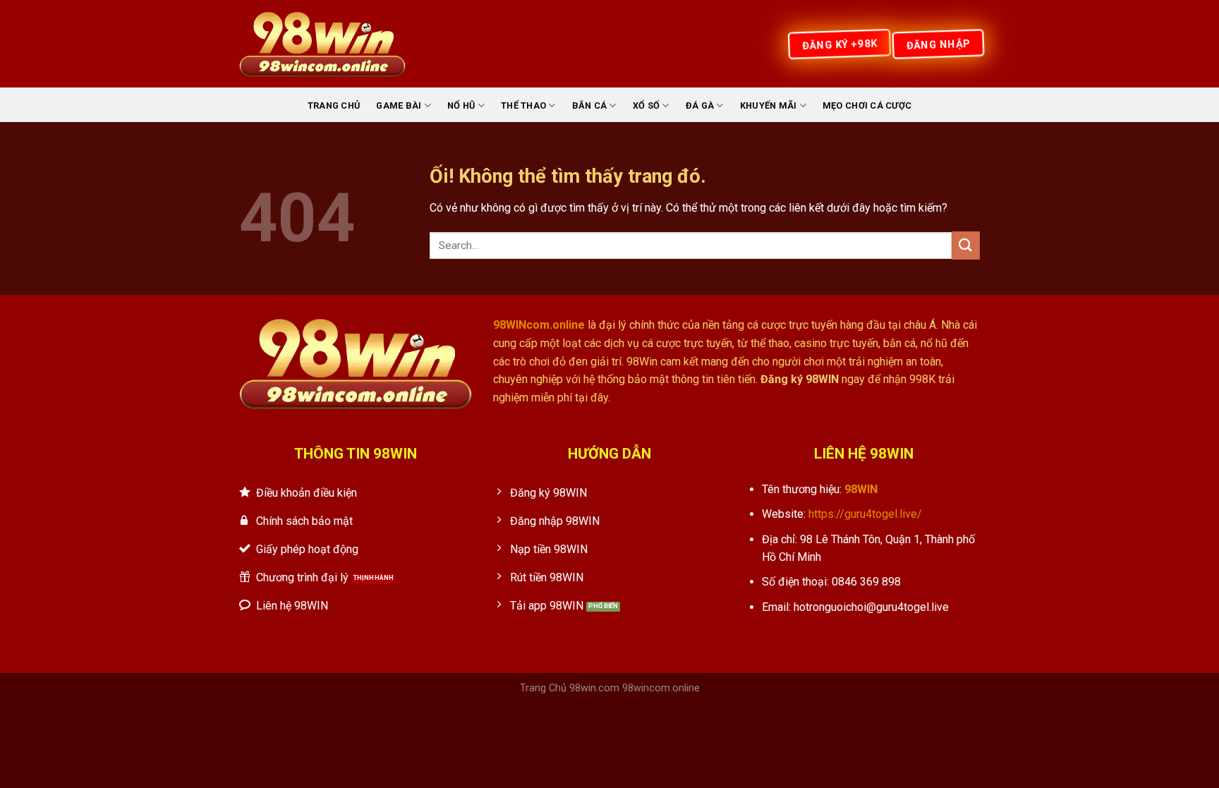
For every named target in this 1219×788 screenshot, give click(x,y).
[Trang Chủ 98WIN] (322, 43)
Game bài (398, 105)
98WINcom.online (539, 325)
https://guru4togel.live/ (865, 514)
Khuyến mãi (768, 105)
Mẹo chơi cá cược (867, 105)
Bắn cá (589, 105)
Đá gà (700, 105)
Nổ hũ (461, 105)
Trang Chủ (334, 105)
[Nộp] (966, 245)
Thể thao (523, 105)
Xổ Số (646, 105)
